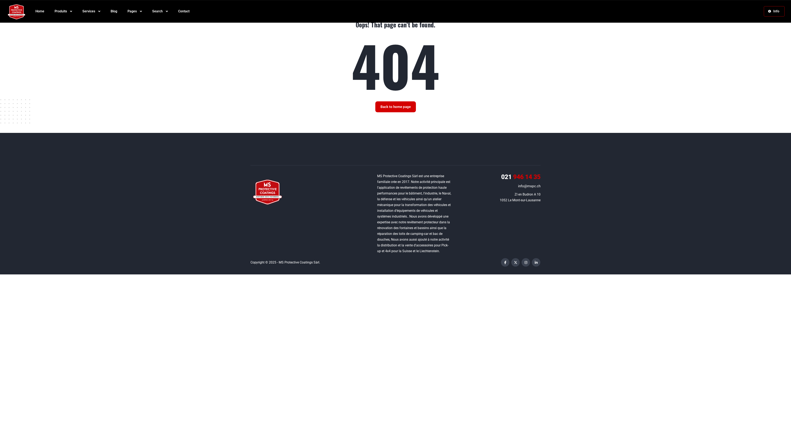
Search (157, 11)
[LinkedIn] (536, 262)
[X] (515, 262)
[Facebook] (505, 262)
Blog (114, 11)
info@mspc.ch (529, 186)
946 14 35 (521, 176)
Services (88, 11)
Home (39, 11)
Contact (184, 11)
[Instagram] (526, 262)
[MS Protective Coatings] (16, 11)
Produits (61, 11)
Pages (132, 11)
